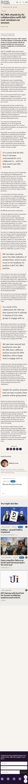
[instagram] (8, 778)
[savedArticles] (20, 2)
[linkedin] (2, 778)
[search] (23, 2)
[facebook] (14, 778)
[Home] (5, 2)
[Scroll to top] (25, 781)
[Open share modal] (25, 777)
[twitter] (19, 778)
